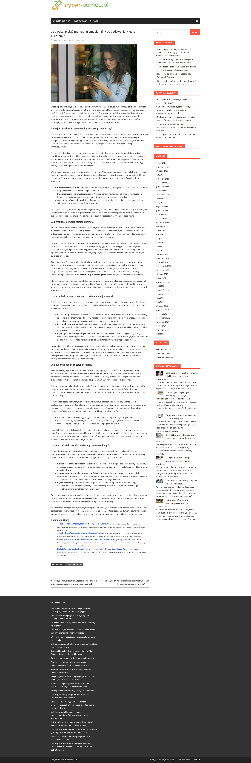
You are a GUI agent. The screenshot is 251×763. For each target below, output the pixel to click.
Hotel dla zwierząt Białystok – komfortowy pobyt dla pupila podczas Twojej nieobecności (99, 549)
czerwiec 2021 (162, 234)
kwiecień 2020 (162, 290)
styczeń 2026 (162, 170)
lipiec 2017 (161, 325)
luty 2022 (160, 202)
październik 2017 (163, 317)
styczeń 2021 (162, 254)
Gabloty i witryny (164, 349)
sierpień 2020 (162, 274)
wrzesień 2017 (162, 321)
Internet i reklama (74, 564)
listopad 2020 (162, 262)
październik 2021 (163, 218)
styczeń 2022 (162, 206)
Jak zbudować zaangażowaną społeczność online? (81, 533)
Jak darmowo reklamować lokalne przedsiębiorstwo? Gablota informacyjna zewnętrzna (69, 715)
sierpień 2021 (162, 226)
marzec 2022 (162, 198)
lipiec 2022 (161, 190)
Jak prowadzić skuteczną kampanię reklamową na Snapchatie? (172, 503)
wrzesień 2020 (162, 270)
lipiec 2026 (161, 162)
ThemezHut (195, 760)
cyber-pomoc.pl (78, 40)
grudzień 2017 (162, 310)
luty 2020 (160, 298)
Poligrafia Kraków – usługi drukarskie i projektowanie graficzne (173, 460)
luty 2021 (160, 250)
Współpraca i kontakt (86, 21)
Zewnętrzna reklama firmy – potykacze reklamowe (73, 690)
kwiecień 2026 (162, 167)
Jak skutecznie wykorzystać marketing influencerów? (83, 523)
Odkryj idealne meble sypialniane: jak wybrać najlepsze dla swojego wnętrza (176, 438)
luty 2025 (160, 174)
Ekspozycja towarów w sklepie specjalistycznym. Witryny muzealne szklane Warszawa (176, 127)
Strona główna (61, 21)
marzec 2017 (162, 333)
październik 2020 (163, 266)
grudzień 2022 (162, 186)
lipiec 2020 (161, 278)
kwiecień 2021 (162, 242)
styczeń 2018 (162, 306)
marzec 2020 (162, 294)
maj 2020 (160, 286)
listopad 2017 (162, 314)
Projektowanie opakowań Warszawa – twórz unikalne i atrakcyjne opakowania (94, 539)
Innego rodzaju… (164, 353)
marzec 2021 (162, 246)
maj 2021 (160, 238)
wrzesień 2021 (162, 222)
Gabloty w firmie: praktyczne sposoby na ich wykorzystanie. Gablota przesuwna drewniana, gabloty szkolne (176, 109)
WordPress (169, 760)
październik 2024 (163, 182)
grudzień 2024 (162, 178)
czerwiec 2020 (162, 282)
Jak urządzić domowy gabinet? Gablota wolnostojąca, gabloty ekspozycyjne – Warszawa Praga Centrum (72, 704)
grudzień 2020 (162, 258)
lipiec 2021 (161, 230)
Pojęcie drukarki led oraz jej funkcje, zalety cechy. (72, 658)
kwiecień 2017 (162, 329)
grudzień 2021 (162, 210)
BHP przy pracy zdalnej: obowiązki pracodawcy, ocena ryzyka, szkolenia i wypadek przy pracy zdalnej (173, 52)
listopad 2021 (162, 214)
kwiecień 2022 (162, 194)
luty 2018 (160, 302)
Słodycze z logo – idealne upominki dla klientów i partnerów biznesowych (176, 375)
